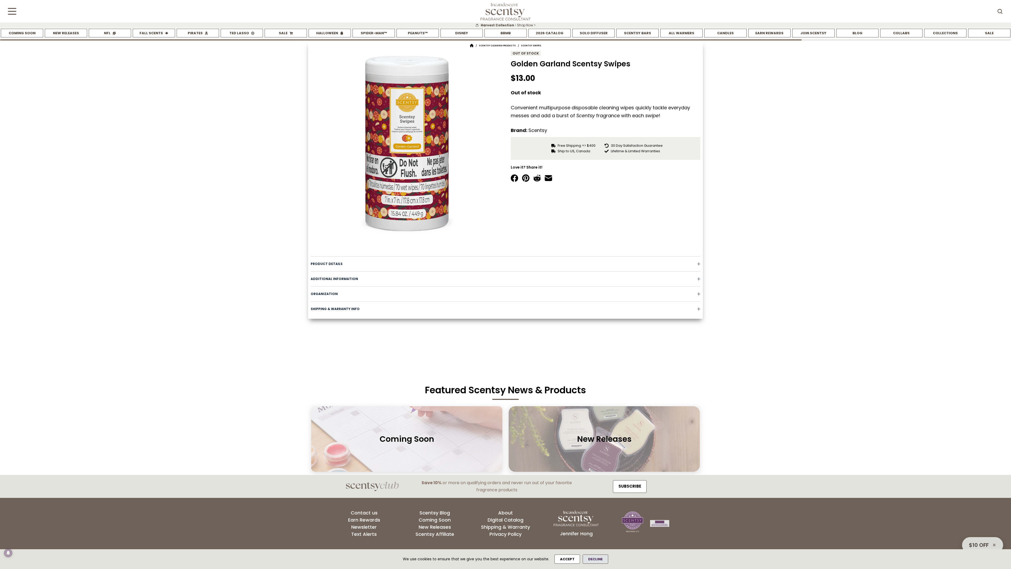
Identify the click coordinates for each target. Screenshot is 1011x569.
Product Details (327, 264)
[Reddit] (537, 178)
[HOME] (472, 46)
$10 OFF (979, 545)
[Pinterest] (525, 178)
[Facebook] (514, 178)
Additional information (334, 279)
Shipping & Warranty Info (335, 309)
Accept (567, 559)
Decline (595, 559)
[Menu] (12, 11)
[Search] (1000, 11)
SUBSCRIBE (629, 486)
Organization (324, 294)
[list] (505, 25)
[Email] (548, 178)
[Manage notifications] (8, 553)
